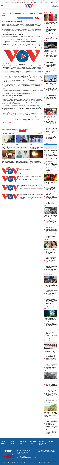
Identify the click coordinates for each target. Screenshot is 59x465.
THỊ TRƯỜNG (48, 172)
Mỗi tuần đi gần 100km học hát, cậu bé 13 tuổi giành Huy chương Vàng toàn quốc (51, 270)
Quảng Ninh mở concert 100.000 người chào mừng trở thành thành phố (51, 221)
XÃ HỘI (46, 73)
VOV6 (37, 0)
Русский (46, 2)
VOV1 (15, 0)
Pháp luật (3, 441)
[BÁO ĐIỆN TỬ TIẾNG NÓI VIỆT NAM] (29, 5)
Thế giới (22, 439)
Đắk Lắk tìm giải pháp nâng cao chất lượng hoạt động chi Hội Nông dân (51, 428)
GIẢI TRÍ (46, 240)
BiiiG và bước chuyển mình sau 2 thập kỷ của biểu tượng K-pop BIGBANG (51, 266)
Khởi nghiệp (48, 402)
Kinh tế (40, 439)
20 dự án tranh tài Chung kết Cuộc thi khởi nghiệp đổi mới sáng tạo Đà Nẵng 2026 (51, 420)
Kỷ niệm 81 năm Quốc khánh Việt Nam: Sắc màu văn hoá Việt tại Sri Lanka (51, 230)
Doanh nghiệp (48, 274)
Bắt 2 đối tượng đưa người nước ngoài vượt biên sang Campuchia (51, 169)
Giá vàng (47, 308)
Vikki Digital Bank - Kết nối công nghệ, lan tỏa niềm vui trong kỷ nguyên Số (51, 305)
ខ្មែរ (31, 2)
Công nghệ (41, 441)
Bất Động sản (48, 371)
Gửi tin (22, 131)
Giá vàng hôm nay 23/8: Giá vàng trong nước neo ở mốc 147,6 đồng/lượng (51, 337)
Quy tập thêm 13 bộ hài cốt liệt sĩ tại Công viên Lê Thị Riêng (51, 98)
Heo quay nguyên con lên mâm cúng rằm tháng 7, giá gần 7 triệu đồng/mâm (51, 188)
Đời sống (3, 443)
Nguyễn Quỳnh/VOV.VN (38, 116)
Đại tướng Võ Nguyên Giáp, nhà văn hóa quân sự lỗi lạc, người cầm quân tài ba (51, 359)
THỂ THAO (47, 106)
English (4, 5)
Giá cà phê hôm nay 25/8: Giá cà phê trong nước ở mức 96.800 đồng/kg (51, 202)
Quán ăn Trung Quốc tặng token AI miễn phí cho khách (51, 30)
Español (51, 2)
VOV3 (24, 0)
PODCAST (47, 340)
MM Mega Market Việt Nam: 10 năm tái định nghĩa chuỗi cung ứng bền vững (51, 290)
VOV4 (28, 0)
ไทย (56, 2)
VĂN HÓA (47, 205)
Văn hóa (12, 443)
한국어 (35, 2)
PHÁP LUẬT (47, 141)
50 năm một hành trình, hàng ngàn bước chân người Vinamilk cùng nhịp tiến (51, 300)
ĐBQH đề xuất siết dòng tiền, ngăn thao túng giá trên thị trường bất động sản (51, 399)
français (7, 2)
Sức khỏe (50, 441)
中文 (2, 2)
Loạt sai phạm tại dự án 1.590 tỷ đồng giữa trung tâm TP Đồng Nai (51, 390)
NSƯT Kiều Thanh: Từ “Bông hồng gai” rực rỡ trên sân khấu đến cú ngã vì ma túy (51, 257)
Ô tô (45, 40)
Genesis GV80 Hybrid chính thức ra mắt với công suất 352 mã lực (51, 70)
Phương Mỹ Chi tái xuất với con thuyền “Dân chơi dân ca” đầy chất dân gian (51, 226)
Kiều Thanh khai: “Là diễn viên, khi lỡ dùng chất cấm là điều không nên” (51, 155)
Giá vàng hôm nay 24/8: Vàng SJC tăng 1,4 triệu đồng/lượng (50, 332)
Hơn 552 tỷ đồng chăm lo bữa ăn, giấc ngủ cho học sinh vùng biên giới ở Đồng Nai (51, 89)
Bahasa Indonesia (20, 2)
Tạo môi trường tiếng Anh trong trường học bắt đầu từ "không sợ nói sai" (51, 364)
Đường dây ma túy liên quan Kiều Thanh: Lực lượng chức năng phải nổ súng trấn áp (51, 164)
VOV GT (42, 0)
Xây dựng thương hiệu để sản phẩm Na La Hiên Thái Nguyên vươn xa (51, 432)
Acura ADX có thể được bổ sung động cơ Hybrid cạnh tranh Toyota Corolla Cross (51, 65)
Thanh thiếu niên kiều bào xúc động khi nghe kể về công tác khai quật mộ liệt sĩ (51, 94)
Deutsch (12, 2)
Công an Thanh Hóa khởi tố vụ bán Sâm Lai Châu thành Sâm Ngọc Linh (51, 160)
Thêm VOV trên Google (38, 119)
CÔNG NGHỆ (48, 12)
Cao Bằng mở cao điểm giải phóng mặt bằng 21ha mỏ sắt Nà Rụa (51, 103)
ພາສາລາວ (41, 2)
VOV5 (33, 0)
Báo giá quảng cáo (20, 454)
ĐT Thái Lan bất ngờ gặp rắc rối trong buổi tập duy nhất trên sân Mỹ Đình (51, 137)
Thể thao (12, 441)
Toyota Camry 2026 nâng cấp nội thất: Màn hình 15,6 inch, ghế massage (51, 61)
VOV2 (19, 0)
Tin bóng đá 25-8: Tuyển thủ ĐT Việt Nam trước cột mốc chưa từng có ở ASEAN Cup (51, 133)
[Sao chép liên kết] (40, 18)
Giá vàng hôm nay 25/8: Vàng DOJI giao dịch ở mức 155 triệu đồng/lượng (51, 197)
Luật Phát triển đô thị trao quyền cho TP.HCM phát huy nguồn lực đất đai (51, 394)
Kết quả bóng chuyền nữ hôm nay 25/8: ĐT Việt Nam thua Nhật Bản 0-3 (51, 128)
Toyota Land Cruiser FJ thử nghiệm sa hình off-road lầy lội (51, 56)
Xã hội (12, 439)
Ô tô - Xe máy (23, 441)
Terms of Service (23, 129)
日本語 (27, 2)
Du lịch (31, 443)
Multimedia (32, 439)
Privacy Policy (18, 129)
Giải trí (21, 443)
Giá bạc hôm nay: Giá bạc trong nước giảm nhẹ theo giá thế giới (51, 193)
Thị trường (50, 439)
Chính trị (3, 439)
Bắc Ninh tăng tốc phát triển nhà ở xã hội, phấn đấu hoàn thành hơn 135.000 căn (51, 385)
